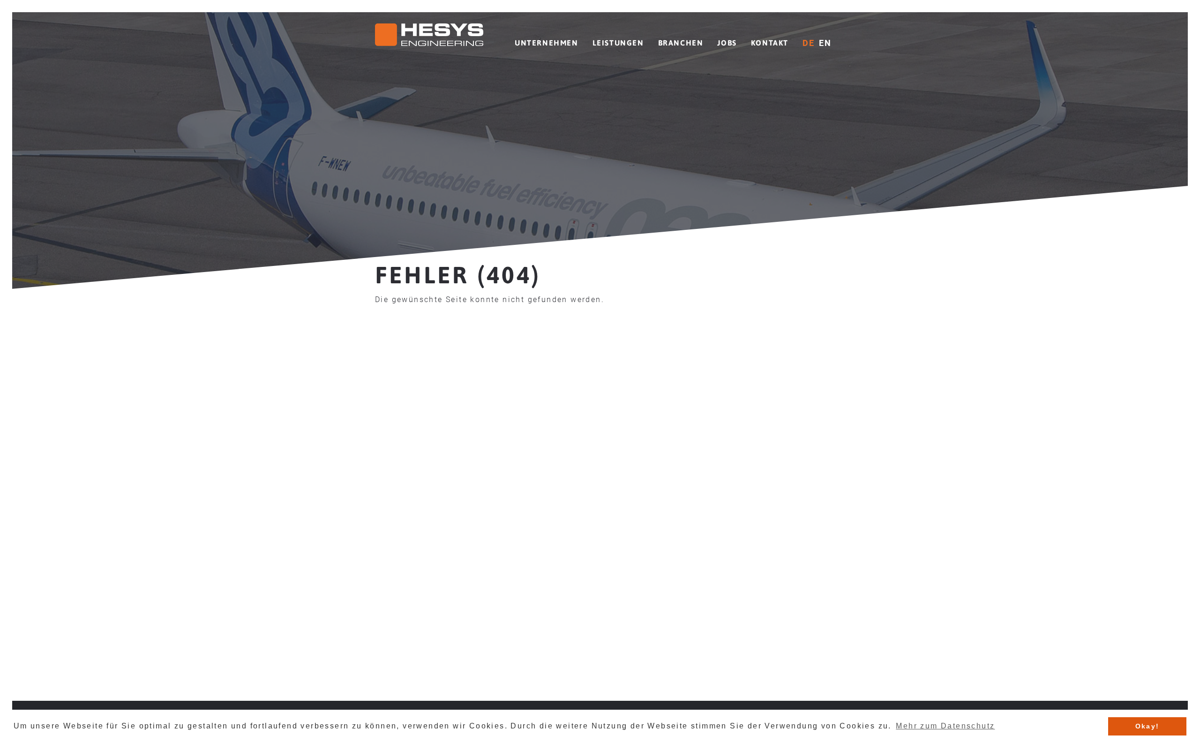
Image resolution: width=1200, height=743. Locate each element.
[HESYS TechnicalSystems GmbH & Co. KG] (429, 36)
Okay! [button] (1147, 726)
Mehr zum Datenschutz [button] (945, 726)
